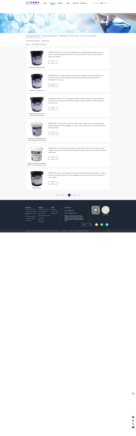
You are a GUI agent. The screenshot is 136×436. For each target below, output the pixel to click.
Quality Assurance (54, 213)
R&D (68, 3)
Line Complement (41, 213)
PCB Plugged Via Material (33, 36)
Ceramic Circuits (41, 217)
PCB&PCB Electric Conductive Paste (69, 36)
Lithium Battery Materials (33, 41)
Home (45, 3)
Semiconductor (41, 221)
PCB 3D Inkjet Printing (42, 211)
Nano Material (45, 41)
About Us (75, 3)
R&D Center (53, 209)
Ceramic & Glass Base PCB (88, 36)
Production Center (55, 211)
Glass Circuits (41, 219)
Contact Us (83, 3)
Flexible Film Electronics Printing (44, 215)
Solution (60, 3)
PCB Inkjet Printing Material (49, 36)
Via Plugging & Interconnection (44, 209)
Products (52, 3)
